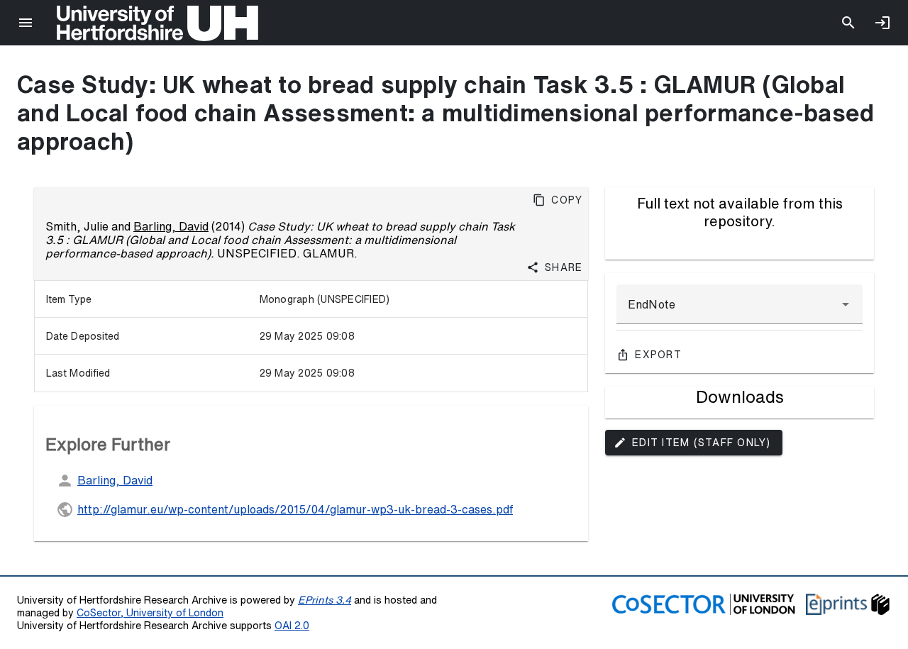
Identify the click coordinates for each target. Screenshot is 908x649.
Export (658, 355)
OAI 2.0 (292, 625)
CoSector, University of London (150, 612)
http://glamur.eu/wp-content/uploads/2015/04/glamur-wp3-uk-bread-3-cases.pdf (295, 509)
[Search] (848, 23)
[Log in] (882, 23)
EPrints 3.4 (324, 599)
